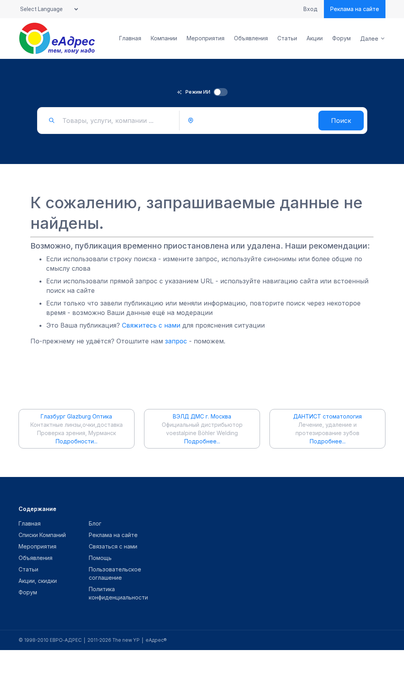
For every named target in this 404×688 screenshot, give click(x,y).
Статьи (287, 38)
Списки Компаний (42, 535)
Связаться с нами (113, 546)
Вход (310, 9)
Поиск (341, 120)
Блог (95, 523)
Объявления (251, 38)
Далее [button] (369, 38)
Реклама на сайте (354, 9)
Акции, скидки (38, 580)
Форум (341, 38)
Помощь (100, 557)
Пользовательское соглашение (115, 573)
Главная (130, 38)
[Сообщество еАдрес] (58, 38)
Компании (164, 38)
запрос (176, 341)
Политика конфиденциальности (118, 593)
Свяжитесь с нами (151, 325)
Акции (315, 38)
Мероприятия (205, 38)
